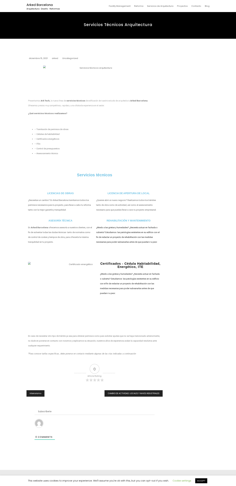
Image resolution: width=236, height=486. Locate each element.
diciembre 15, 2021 (38, 58)
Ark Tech (45, 100)
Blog (207, 6)
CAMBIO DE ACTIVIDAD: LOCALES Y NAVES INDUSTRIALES (133, 393)
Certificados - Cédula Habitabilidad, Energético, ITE (130, 265)
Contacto (196, 6)
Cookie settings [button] (182, 480)
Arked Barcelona (39, 5)
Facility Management (120, 6)
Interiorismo (35, 393)
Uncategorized (70, 58)
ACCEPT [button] (201, 480)
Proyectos (182, 6)
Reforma (138, 6)
